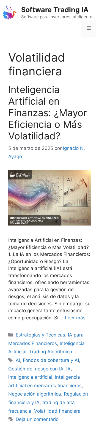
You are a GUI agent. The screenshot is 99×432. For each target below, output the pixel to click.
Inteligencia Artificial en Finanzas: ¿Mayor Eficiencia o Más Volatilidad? (47, 113)
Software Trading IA (55, 10)
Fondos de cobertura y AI (51, 360)
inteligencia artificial (30, 377)
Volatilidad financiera (57, 411)
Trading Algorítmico (50, 351)
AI (18, 360)
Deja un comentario (37, 419)
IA (68, 369)
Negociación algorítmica (34, 394)
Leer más (75, 317)
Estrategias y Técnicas (40, 335)
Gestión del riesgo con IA (36, 369)
